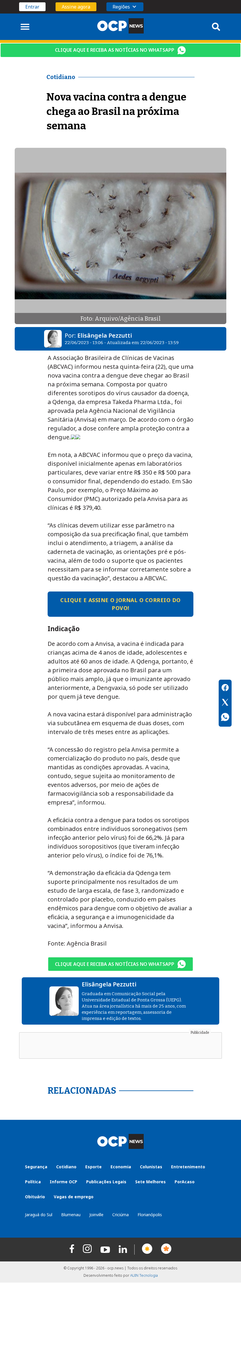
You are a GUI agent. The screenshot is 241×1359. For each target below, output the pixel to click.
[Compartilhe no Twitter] (225, 703)
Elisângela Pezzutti (104, 335)
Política (33, 1181)
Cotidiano (66, 1166)
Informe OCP (63, 1181)
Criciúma (120, 1214)
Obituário (35, 1196)
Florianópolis (150, 1214)
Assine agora (76, 7)
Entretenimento (188, 1166)
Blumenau (71, 1214)
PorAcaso (185, 1181)
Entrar (32, 7)
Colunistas (151, 1166)
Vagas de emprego (73, 1196)
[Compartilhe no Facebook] (225, 688)
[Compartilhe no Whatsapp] (225, 718)
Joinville (96, 1214)
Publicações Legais (106, 1181)
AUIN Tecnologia (144, 1275)
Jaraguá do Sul (38, 1214)
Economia (121, 1166)
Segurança (36, 1166)
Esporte (93, 1166)
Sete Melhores (150, 1181)
